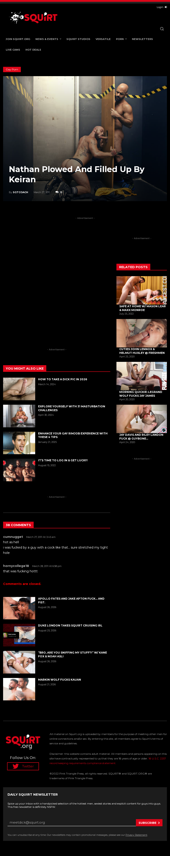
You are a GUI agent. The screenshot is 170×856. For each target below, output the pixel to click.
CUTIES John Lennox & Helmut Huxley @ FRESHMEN (142, 351)
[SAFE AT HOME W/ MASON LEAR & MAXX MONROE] (141, 290)
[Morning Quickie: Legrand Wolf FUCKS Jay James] (141, 376)
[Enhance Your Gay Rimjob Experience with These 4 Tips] (19, 443)
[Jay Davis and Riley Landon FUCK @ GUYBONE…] (141, 419)
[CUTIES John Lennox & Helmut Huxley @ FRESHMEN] (141, 333)
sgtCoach (20, 192)
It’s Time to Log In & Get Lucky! (63, 460)
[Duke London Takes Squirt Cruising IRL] (19, 635)
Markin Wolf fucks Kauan (59, 679)
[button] (161, 29)
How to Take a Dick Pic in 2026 (62, 379)
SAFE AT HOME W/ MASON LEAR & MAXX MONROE (142, 308)
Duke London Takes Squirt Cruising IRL (70, 625)
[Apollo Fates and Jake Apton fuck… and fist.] (19, 608)
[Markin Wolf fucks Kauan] (19, 689)
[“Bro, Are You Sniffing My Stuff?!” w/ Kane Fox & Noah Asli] (19, 662)
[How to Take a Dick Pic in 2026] (19, 389)
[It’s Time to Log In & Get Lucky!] (19, 470)
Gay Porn (12, 69)
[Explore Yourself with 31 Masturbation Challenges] (19, 416)
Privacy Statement (136, 834)
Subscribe (147, 822)
